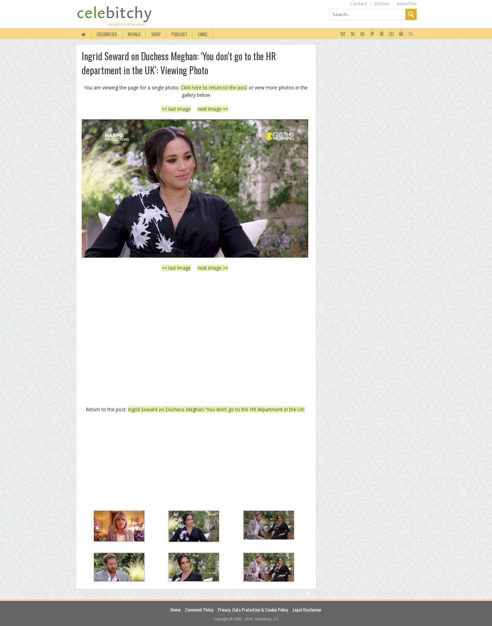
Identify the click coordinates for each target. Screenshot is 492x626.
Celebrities (107, 34)
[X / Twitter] (352, 34)
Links (203, 34)
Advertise (407, 3)
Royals (134, 34)
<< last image (176, 109)
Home (175, 609)
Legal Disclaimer (307, 609)
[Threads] (381, 34)
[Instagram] (362, 34)
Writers (382, 3)
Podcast (179, 34)
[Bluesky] (342, 34)
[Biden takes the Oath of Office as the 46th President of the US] (195, 188)
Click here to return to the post (214, 87)
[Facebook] (372, 34)
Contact (358, 3)
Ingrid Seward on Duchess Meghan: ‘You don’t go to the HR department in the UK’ (216, 409)
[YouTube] (391, 34)
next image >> (212, 109)
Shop (156, 34)
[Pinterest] (401, 34)
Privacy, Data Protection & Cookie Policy (253, 609)
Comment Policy (199, 609)
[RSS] (410, 34)
